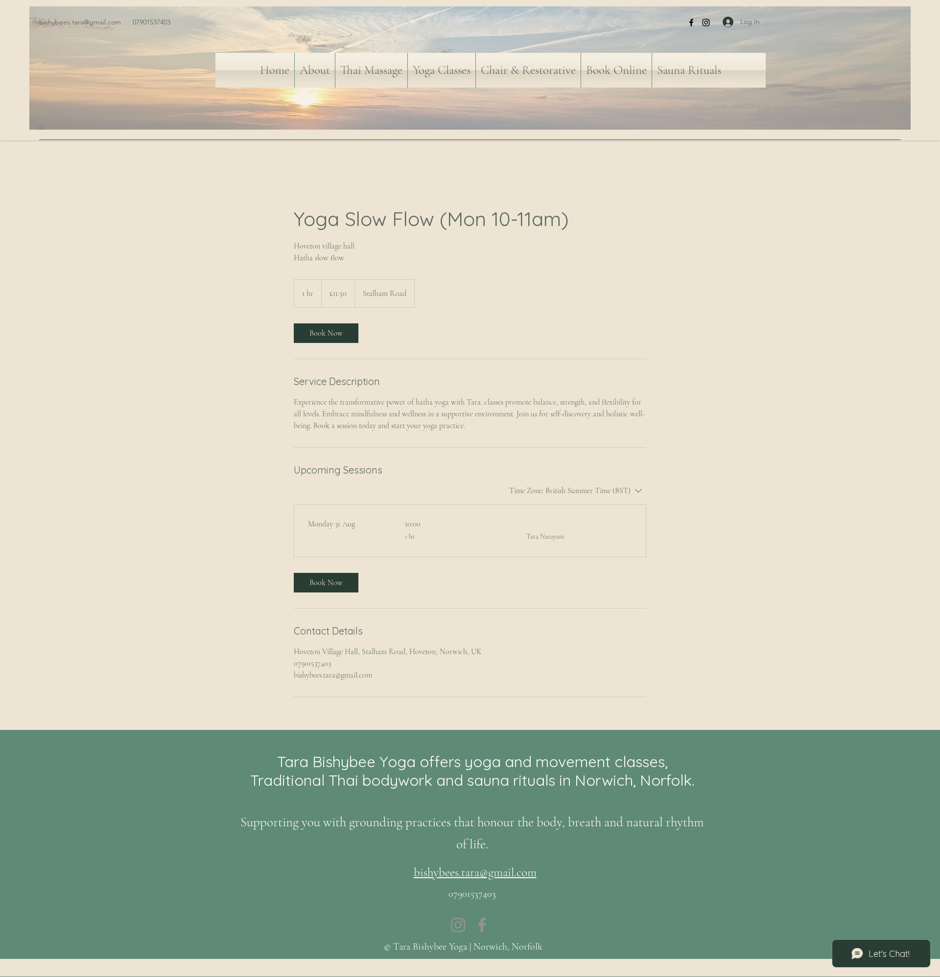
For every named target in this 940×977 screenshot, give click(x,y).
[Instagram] (706, 22)
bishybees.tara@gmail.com (80, 22)
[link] (326, 333)
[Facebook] (691, 22)
